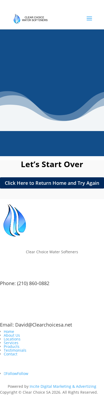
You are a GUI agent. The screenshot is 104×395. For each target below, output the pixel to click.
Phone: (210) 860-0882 (24, 283)
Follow (22, 373)
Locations (12, 339)
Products (11, 346)
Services (11, 342)
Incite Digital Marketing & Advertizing (63, 386)
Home (9, 331)
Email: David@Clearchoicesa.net (36, 324)
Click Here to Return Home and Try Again (52, 183)
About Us (12, 335)
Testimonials (15, 350)
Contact (10, 353)
